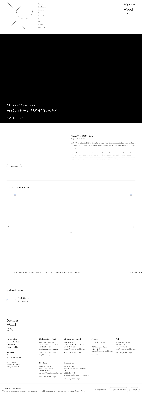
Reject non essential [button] (118, 390)
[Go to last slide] (9, 226)
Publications (42, 16)
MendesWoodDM (13, 325)
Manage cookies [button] (12, 347)
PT (44, 28)
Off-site (41, 10)
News (40, 13)
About (40, 22)
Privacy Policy (12, 339)
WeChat (10, 355)
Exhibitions (42, 7)
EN (39, 28)
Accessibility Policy (13, 342)
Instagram (10, 352)
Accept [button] (134, 390)
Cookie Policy (11, 344)
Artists (40, 4)
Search (40, 25)
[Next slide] (133, 226)
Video (40, 19)
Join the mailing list (14, 357)
